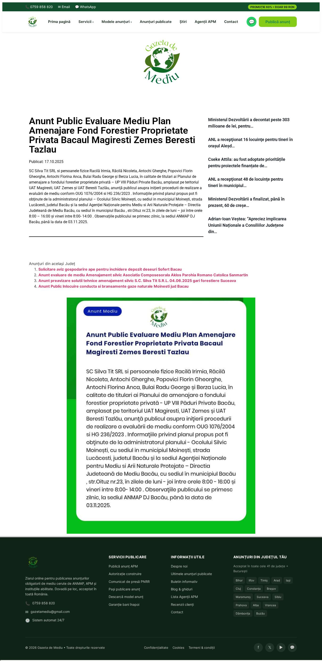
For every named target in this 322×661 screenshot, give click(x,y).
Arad (277, 580)
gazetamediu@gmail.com (50, 612)
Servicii (84, 21)
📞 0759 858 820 (39, 7)
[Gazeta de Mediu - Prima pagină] (32, 22)
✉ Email (64, 7)
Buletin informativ (184, 582)
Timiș (264, 580)
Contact (231, 21)
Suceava (262, 597)
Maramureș (243, 597)
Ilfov (251, 580)
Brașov (271, 588)
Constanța (254, 588)
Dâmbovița (243, 613)
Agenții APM (205, 21)
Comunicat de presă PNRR (129, 582)
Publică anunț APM (123, 566)
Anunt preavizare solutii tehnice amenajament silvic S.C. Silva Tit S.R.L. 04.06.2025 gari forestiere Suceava (137, 280)
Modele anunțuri (116, 21)
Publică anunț (277, 21)
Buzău (260, 613)
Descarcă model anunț (126, 597)
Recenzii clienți (182, 604)
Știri (183, 21)
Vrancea (270, 605)
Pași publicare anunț (124, 589)
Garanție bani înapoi (124, 604)
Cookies (178, 647)
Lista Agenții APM (184, 597)
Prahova (241, 605)
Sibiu (278, 597)
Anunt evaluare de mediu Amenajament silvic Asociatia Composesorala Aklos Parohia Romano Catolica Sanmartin (143, 275)
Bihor (239, 580)
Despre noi (179, 566)
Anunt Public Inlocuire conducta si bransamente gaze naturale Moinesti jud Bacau (113, 286)
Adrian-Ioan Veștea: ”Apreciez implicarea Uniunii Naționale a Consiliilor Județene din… (247, 225)
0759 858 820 (43, 603)
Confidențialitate (156, 647)
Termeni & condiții (202, 647)
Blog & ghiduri (181, 589)
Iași (288, 580)
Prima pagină (59, 21)
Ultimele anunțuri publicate (191, 574)
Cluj (238, 588)
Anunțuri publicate (156, 21)
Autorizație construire (125, 574)
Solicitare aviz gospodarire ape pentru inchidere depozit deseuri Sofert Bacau (110, 269)
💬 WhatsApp (85, 7)
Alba (256, 605)
